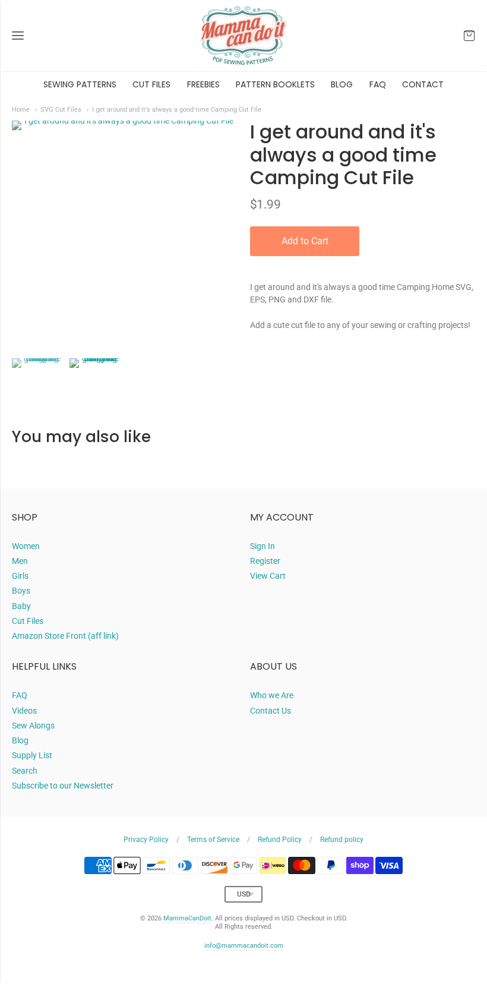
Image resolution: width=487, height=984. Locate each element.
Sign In (262, 546)
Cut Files (27, 621)
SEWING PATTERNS (79, 84)
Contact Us (270, 710)
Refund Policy (280, 839)
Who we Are (271, 695)
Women (26, 546)
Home (21, 109)
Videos (24, 710)
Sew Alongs (33, 725)
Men (20, 561)
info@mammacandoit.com (243, 946)
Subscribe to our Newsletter (62, 785)
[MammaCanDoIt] (243, 35)
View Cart (268, 576)
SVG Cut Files (60, 109)
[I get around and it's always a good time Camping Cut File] (38, 384)
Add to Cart (305, 241)
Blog (20, 740)
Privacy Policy (146, 839)
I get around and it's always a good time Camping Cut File (176, 109)
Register (265, 561)
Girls (20, 576)
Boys (21, 590)
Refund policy (341, 839)
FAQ (377, 84)
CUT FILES (151, 84)
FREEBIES (203, 84)
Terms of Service (213, 839)
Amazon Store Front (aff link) (65, 636)
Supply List (32, 755)
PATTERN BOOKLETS (275, 84)
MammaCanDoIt (187, 918)
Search (24, 770)
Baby (21, 606)
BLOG (342, 84)
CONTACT (423, 84)
